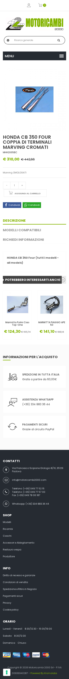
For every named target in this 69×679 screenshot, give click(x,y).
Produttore (9, 556)
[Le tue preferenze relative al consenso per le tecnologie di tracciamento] (6, 672)
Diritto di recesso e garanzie (19, 575)
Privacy (7, 602)
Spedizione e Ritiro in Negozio (20, 589)
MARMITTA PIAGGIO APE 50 (51, 323)
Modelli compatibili (22, 230)
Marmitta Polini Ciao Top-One (17, 323)
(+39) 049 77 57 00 (34, 492)
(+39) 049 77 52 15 (33, 488)
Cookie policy (11, 609)
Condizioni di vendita (15, 582)
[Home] (34, 23)
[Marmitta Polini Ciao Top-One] (17, 304)
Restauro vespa (12, 549)
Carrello (40, 5)
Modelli (7, 522)
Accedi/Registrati (28, 5)
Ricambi (8, 529)
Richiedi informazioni (23, 239)
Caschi (7, 535)
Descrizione (14, 220)
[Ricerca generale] (58, 40)
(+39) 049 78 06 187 (28, 495)
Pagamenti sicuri (13, 596)
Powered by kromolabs (43, 673)
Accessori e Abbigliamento (18, 542)
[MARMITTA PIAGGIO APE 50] (51, 304)
